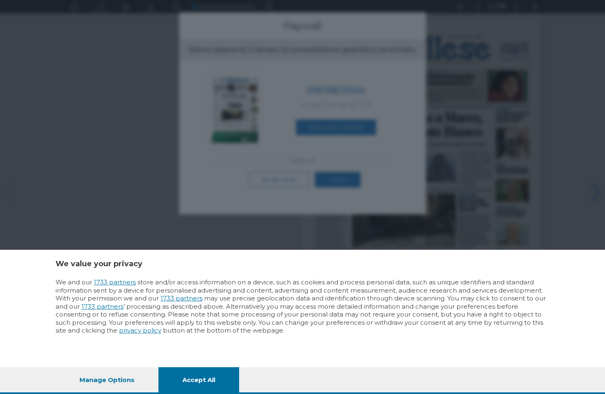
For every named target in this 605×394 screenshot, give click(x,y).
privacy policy (140, 330)
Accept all (198, 380)
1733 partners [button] (115, 282)
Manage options (107, 380)
